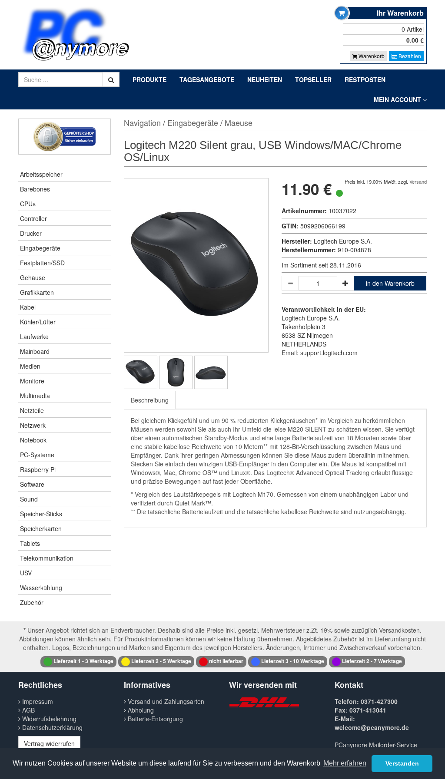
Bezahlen (409, 55)
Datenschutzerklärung (51, 727)
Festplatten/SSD (42, 262)
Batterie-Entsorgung (154, 718)
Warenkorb (371, 55)
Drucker (31, 233)
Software (32, 484)
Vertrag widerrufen (49, 743)
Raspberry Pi (38, 469)
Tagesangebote (206, 79)
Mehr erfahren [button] (344, 763)
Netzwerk (33, 425)
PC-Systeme (37, 454)
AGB (27, 710)
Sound (29, 499)
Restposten (365, 79)
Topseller (313, 79)
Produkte (149, 79)
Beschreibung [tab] (150, 400)
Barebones (35, 189)
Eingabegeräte (40, 248)
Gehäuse (32, 277)
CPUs (28, 203)
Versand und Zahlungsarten (165, 701)
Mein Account (398, 99)
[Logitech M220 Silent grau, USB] (140, 372)
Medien (30, 366)
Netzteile (32, 410)
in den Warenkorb (390, 283)
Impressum (36, 701)
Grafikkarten (37, 292)
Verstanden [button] (402, 763)
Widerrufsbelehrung (48, 718)
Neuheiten (264, 79)
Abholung (140, 710)
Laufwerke (34, 336)
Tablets (30, 543)
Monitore (32, 380)
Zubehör (31, 602)
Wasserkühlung (41, 587)
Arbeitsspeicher (41, 174)
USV (26, 572)
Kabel (28, 307)
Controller (33, 218)
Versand (418, 181)
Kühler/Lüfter (38, 321)
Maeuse (238, 122)
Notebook (33, 440)
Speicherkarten (41, 528)
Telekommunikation (46, 558)
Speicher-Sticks (41, 513)
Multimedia (35, 395)
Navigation (142, 122)
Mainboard (35, 351)
